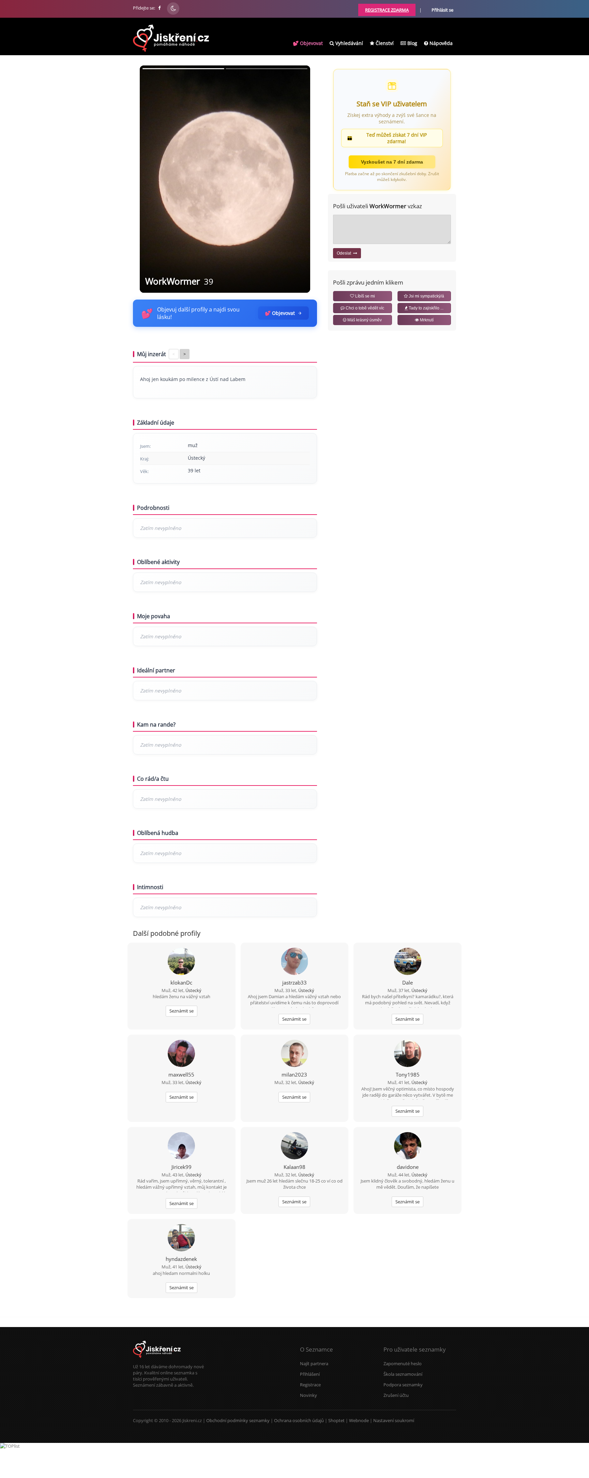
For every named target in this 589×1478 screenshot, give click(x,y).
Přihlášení (310, 1374)
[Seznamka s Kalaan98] (294, 1146)
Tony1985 (408, 1074)
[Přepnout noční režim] (173, 8)
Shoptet (336, 1420)
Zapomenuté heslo (402, 1363)
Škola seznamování (402, 1374)
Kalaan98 (294, 1166)
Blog (411, 43)
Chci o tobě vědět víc (364, 308)
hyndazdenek (181, 1258)
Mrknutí (426, 320)
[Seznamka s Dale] (407, 962)
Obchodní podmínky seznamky (238, 1420)
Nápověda (440, 43)
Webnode (359, 1420)
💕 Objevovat (308, 43)
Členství (384, 43)
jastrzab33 (294, 982)
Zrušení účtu (396, 1395)
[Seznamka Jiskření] (157, 1360)
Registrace (310, 1385)
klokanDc (181, 982)
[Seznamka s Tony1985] (407, 1054)
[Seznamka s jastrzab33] (294, 962)
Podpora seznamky (403, 1385)
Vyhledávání (348, 43)
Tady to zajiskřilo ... (425, 308)
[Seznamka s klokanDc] (181, 962)
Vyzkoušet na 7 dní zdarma (392, 162)
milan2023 (294, 1074)
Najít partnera (314, 1363)
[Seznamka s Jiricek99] (181, 1146)
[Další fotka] (299, 178)
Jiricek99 (181, 1166)
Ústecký (193, 990)
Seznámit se (181, 1011)
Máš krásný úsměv (364, 320)
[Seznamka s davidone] (407, 1146)
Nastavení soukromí (393, 1420)
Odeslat (345, 253)
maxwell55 (181, 1074)
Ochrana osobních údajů (299, 1420)
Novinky (308, 1395)
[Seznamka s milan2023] (294, 1054)
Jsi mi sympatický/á (426, 296)
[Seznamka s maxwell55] (181, 1054)
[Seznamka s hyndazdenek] (181, 1238)
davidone (408, 1166)
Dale (407, 982)
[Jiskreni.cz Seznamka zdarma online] (160, 8)
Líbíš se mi (364, 296)
